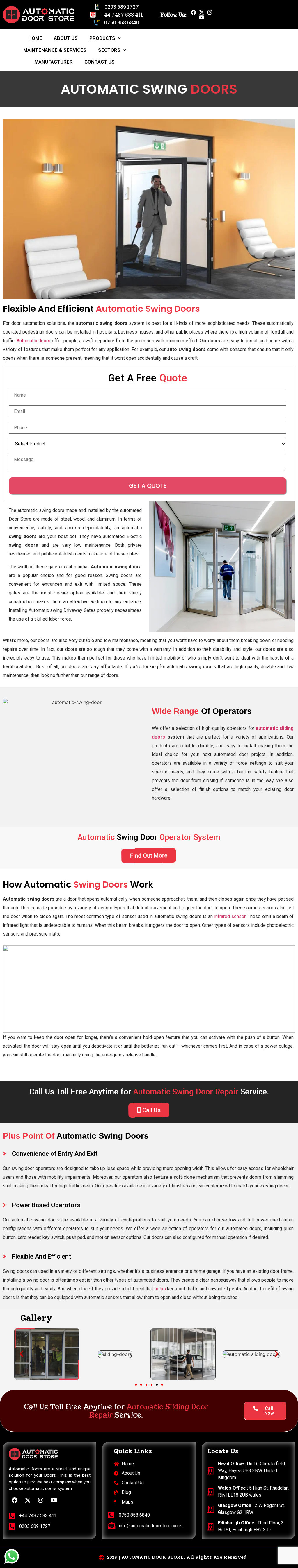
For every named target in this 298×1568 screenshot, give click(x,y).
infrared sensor (229, 916)
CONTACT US (99, 62)
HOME (35, 38)
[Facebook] (193, 12)
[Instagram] (209, 12)
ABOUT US (66, 38)
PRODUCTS (102, 38)
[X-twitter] (201, 12)
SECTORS (109, 50)
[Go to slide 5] (157, 1385)
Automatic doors (33, 340)
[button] (21, 1354)
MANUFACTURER (53, 62)
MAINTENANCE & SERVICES (54, 50)
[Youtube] (201, 17)
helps (160, 1288)
